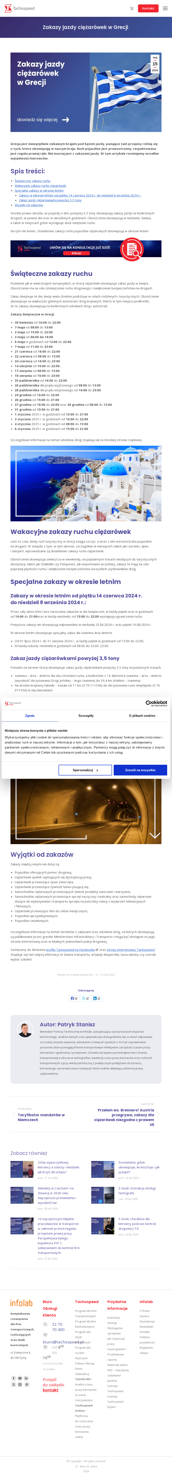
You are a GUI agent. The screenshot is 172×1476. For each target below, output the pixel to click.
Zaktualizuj (82, 1374)
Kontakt (145, 1332)
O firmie (145, 1311)
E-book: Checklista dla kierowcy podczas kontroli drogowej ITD (137, 1224)
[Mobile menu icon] (165, 8)
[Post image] (22, 1169)
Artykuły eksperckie (81, 975)
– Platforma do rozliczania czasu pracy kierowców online (84, 1421)
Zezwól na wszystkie (140, 770)
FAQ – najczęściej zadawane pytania (118, 1375)
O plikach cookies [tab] (142, 715)
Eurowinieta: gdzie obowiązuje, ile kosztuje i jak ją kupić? (139, 1167)
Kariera (144, 1316)
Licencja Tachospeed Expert (115, 1401)
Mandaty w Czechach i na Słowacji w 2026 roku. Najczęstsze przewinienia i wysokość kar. (57, 1195)
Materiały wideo (117, 1365)
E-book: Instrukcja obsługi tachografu (137, 1190)
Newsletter (147, 1326)
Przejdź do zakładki (53, 1385)
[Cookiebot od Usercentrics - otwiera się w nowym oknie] (148, 703)
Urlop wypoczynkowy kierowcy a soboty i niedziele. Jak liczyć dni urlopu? (59, 1167)
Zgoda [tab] (30, 715)
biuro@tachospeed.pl (63, 1342)
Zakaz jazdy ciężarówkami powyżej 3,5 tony (50, 200)
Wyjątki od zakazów (29, 205)
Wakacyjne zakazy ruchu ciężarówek (40, 185)
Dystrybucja (147, 1321)
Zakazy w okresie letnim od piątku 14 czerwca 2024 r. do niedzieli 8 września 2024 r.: (80, 195)
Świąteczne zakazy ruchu (32, 181)
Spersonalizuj (83, 770)
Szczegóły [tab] (86, 715)
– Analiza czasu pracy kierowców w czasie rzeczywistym (85, 1389)
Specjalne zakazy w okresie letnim (39, 190)
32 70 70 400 (58, 1327)
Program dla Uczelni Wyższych (83, 1353)
